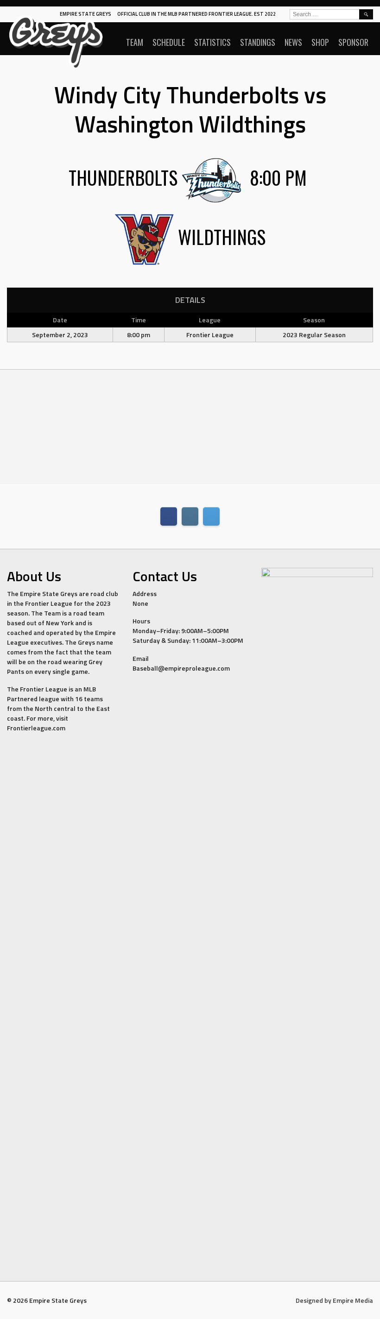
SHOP (320, 42)
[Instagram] (190, 516)
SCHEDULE (168, 42)
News (293, 42)
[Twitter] (211, 516)
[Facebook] (168, 516)
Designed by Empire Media (334, 1300)
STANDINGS (257, 42)
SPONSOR (353, 42)
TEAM (134, 42)
